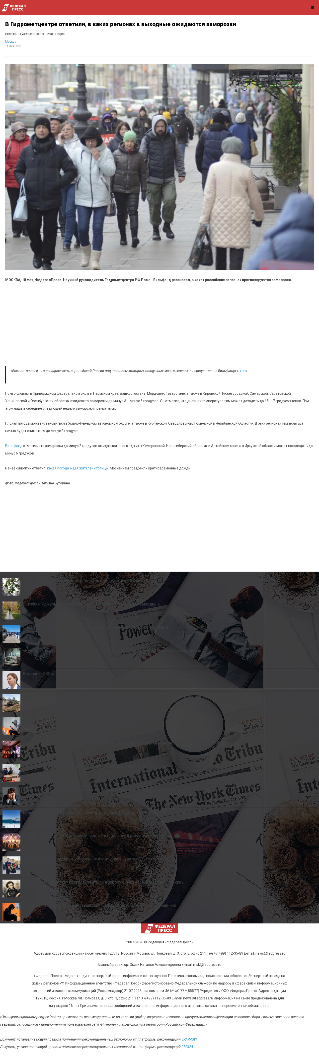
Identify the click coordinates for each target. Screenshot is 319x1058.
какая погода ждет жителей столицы (77, 468)
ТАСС (242, 371)
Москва (10, 41)
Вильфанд (13, 446)
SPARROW (189, 1039)
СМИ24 (187, 1047)
